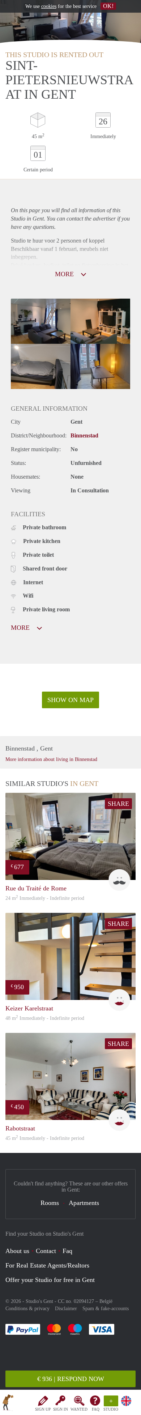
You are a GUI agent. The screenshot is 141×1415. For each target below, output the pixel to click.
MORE (65, 274)
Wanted (78, 1409)
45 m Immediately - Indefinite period (44, 1138)
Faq (67, 1250)
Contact (46, 1250)
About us (17, 1250)
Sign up (43, 1409)
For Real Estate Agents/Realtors (47, 1265)
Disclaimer (66, 1308)
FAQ (95, 1409)
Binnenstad (84, 435)
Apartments (84, 1202)
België (105, 1301)
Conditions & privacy (27, 1308)
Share (118, 803)
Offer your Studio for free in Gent (50, 1279)
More (21, 627)
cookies (48, 6)
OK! (108, 6)
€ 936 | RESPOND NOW (70, 1378)
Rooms (49, 1202)
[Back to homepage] (8, 1403)
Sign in (60, 1409)
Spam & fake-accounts (105, 1308)
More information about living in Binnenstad (51, 759)
